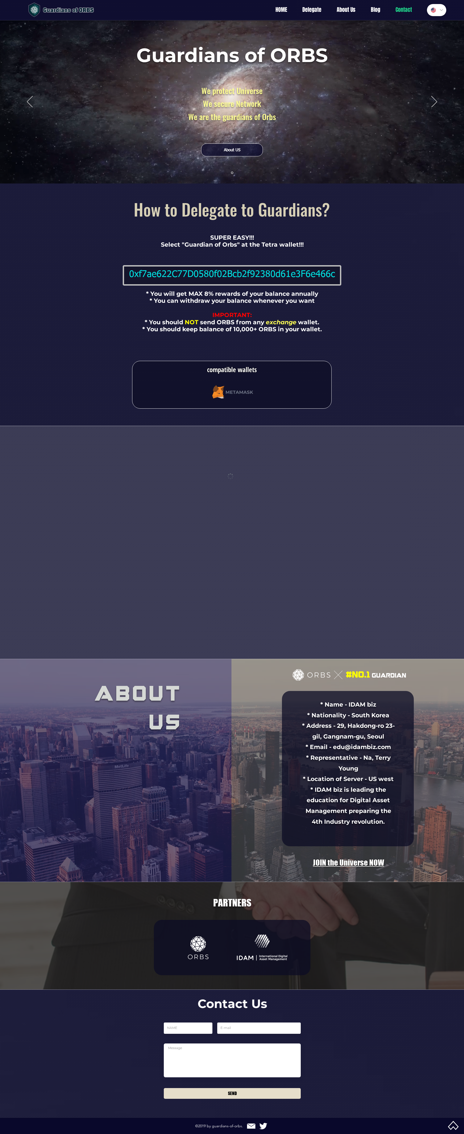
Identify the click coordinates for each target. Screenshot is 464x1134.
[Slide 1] (232, 173)
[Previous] (30, 102)
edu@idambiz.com (362, 565)
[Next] (434, 102)
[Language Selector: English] (436, 10)
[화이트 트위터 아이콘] (263, 1070)
